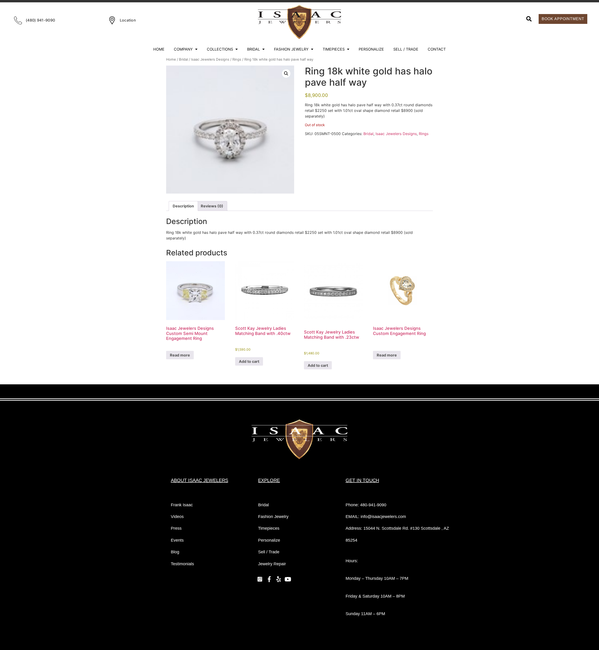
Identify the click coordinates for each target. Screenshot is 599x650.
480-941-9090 (373, 505)
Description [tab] (183, 206)
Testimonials (182, 564)
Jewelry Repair (272, 564)
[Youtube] (287, 579)
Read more (180, 355)
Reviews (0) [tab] (212, 206)
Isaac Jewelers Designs (210, 59)
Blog (175, 552)
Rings (236, 59)
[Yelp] (278, 579)
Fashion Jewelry (291, 49)
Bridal (253, 49)
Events (177, 540)
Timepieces (334, 49)
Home (158, 49)
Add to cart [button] (249, 361)
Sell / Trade (405, 49)
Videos (177, 516)
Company (183, 49)
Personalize (371, 49)
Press (176, 528)
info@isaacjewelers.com (383, 516)
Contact (437, 49)
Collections (220, 49)
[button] (529, 19)
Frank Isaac (182, 505)
